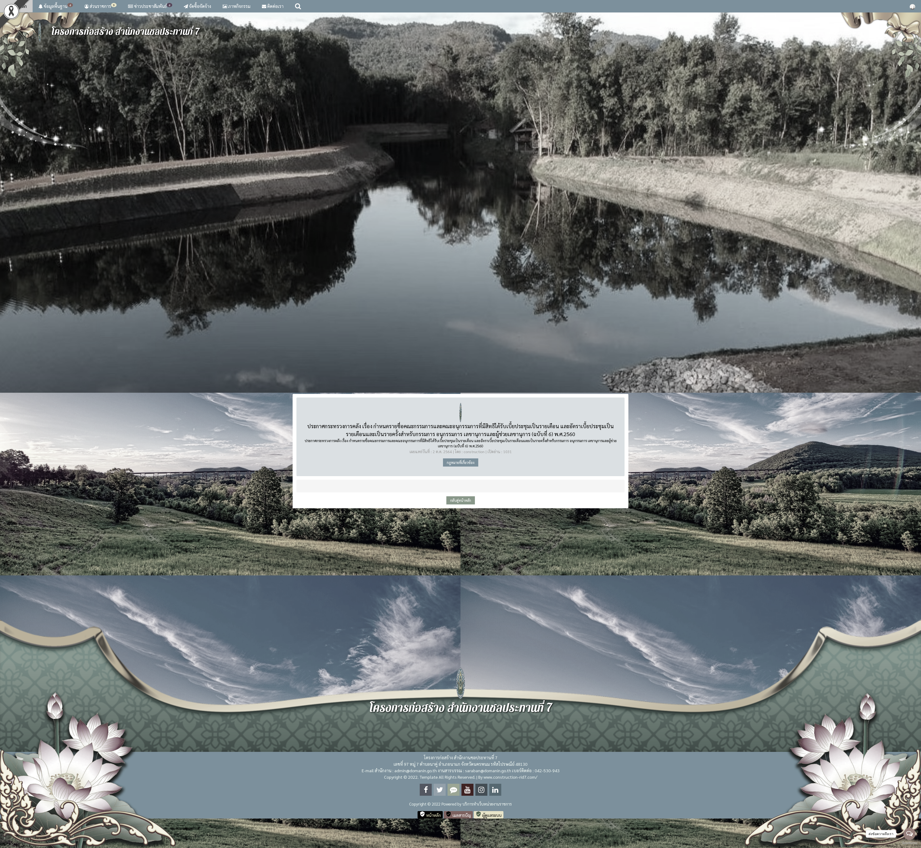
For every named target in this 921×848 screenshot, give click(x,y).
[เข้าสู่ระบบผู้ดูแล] (912, 6)
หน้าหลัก (18, 6)
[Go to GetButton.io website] (909, 843)
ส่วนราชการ (102, 6)
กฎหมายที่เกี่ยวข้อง (460, 462)
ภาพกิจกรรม (238, 6)
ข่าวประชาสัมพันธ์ (152, 6)
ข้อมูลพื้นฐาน (57, 6)
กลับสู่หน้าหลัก (460, 500)
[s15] (460, 202)
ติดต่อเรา (274, 6)
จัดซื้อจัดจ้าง (199, 6)
